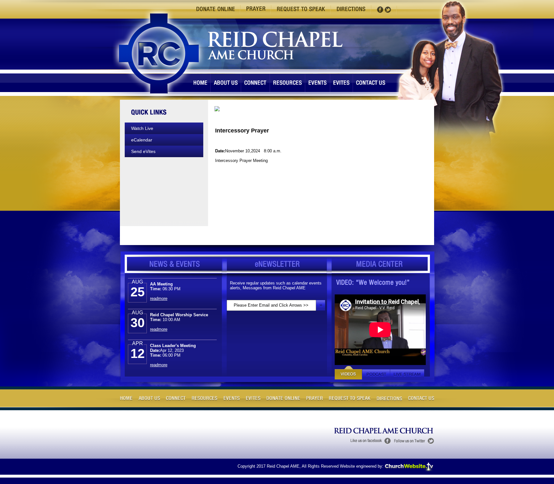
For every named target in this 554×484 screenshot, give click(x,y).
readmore (158, 292)
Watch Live (142, 128)
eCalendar (141, 139)
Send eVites (143, 151)
